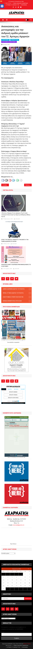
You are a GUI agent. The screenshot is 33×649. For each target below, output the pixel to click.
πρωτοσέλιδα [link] (10, 342)
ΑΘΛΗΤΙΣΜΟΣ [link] (5, 39)
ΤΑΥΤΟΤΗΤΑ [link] (8, 3)
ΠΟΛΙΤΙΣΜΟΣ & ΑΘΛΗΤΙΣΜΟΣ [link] (9, 41)
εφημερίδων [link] (17, 342)
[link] (2, 6)
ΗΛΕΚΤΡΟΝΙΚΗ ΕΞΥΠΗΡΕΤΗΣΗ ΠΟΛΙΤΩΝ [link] (13, 297)
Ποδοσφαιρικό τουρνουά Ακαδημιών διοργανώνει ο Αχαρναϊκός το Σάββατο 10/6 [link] (28, 185)
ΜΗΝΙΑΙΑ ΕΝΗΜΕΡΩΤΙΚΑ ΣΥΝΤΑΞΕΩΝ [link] (12, 301)
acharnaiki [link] (17, 218)
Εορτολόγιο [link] (13, 543)
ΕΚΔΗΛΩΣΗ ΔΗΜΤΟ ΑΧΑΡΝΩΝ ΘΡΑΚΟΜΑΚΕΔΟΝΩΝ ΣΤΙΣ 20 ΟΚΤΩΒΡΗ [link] (16, 265)
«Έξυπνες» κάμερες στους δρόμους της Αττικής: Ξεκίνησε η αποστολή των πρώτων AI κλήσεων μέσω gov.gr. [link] (15, 214)
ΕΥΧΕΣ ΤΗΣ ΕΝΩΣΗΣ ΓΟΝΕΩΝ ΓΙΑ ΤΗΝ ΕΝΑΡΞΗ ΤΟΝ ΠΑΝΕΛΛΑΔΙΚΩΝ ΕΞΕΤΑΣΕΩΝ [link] (14, 240)
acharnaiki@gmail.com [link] (18, 525)
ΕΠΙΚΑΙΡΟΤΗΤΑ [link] (14, 39)
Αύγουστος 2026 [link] (16, 569)
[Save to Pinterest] (9, 180)
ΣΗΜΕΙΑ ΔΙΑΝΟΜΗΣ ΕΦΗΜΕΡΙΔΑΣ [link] (20, 3)
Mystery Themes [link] (27, 643)
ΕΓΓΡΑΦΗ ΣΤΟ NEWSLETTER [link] (12, 5)
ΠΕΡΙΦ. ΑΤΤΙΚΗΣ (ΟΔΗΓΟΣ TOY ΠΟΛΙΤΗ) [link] (13, 293)
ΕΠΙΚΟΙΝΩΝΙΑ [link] (24, 5)
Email (2, 632)
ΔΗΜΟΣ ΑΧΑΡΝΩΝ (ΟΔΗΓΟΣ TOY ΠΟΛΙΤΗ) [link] (13, 289)
